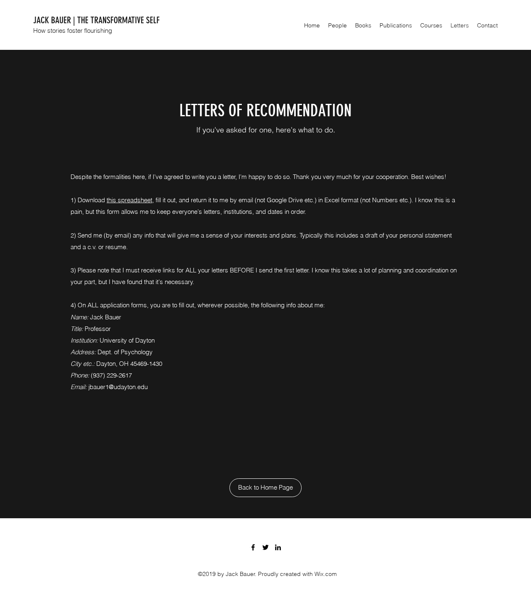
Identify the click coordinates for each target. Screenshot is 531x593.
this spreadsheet (129, 200)
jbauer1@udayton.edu (118, 387)
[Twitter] (265, 547)
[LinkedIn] (278, 547)
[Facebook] (253, 547)
